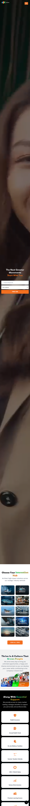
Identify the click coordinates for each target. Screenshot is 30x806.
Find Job (15, 291)
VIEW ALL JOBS (15, 642)
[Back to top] (26, 802)
